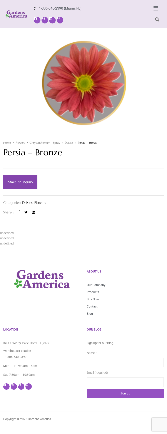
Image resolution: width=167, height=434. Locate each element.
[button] (155, 8)
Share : (8, 212)
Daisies (69, 143)
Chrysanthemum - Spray (45, 143)
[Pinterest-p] (60, 20)
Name (92, 353)
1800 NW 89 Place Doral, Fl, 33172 (26, 343)
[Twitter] (26, 212)
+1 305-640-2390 (15, 357)
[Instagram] (45, 20)
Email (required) (98, 372)
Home (7, 143)
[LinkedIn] (33, 212)
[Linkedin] (52, 20)
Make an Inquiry (20, 182)
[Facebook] (37, 20)
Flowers (20, 143)
